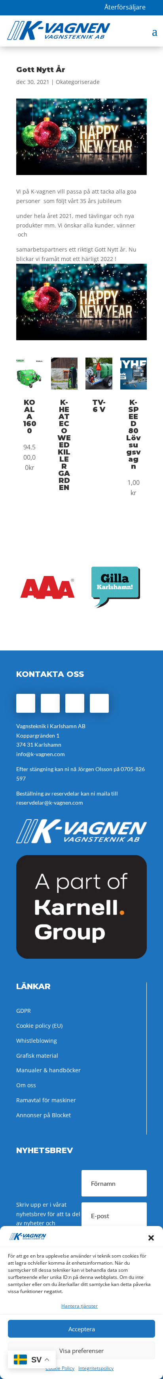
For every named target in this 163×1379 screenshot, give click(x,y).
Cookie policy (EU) (39, 1025)
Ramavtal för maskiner (46, 1100)
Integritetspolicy (96, 1368)
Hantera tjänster (79, 1306)
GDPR (23, 1010)
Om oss (26, 1085)
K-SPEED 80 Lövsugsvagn (133, 434)
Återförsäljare (125, 7)
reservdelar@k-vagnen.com (49, 802)
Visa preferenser (81, 1351)
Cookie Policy (59, 1368)
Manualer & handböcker (48, 1070)
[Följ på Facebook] (25, 703)
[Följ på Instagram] (50, 703)
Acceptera (81, 1329)
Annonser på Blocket (43, 1115)
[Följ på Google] (74, 703)
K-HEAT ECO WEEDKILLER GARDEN (64, 445)
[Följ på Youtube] (99, 703)
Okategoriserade (78, 82)
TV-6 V (99, 406)
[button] (151, 1238)
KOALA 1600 (29, 416)
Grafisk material (37, 1055)
